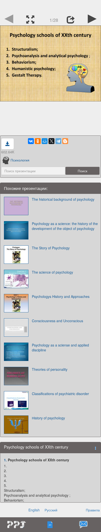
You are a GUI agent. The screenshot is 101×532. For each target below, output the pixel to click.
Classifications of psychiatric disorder (60, 393)
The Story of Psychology (51, 247)
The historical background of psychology (63, 199)
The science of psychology (52, 272)
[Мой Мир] (45, 141)
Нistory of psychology (48, 417)
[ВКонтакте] (31, 141)
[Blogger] (65, 141)
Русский (51, 509)
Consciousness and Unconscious (57, 320)
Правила (93, 509)
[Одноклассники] (38, 141)
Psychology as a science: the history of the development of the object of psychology (65, 226)
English (34, 509)
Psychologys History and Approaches (60, 296)
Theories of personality (49, 369)
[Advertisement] (50, 6)
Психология (20, 160)
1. (5, 459)
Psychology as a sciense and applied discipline (60, 347)
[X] (51, 141)
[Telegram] (58, 141)
